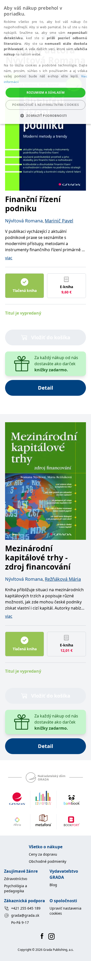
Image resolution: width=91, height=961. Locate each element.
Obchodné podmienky (47, 861)
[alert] (45, 62)
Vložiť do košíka (50, 337)
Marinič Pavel (59, 221)
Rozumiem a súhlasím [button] (46, 92)
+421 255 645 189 (25, 908)
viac (8, 258)
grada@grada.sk (25, 915)
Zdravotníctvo (15, 878)
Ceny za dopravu (43, 854)
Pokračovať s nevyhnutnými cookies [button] (45, 105)
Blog (53, 884)
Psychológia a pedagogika (15, 888)
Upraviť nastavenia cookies (65, 911)
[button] (45, 115)
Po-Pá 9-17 (20, 922)
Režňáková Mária (63, 579)
